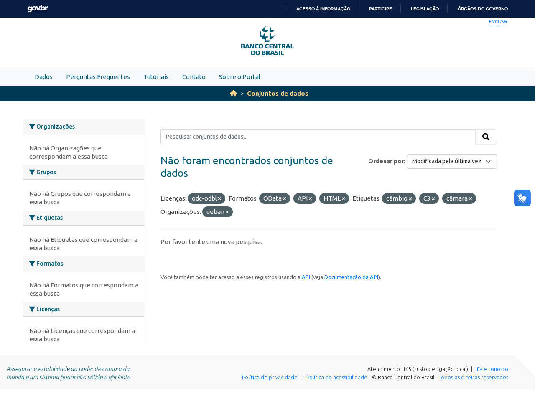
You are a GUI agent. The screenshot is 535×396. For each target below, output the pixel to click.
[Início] (233, 93)
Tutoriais (156, 76)
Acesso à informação (323, 9)
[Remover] (219, 198)
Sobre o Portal (239, 76)
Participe (380, 9)
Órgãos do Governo (483, 9)
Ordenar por (386, 161)
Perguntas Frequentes (98, 76)
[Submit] (486, 137)
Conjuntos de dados (277, 93)
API (306, 277)
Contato (194, 76)
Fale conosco (492, 369)
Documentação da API (351, 277)
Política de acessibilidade (336, 377)
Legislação (425, 9)
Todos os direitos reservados (473, 377)
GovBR (37, 9)
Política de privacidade (270, 377)
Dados (44, 76)
